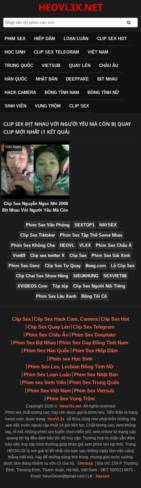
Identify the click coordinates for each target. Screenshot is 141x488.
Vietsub (51, 65)
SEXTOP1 (84, 224)
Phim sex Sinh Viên (44, 382)
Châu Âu (108, 65)
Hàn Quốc (16, 79)
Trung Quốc (19, 65)
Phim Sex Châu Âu (47, 334)
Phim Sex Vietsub (94, 390)
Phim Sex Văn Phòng (48, 224)
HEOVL (67, 245)
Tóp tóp (60, 286)
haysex (103, 476)
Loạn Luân (76, 38)
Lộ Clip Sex (122, 265)
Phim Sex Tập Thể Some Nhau (91, 235)
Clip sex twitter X (47, 255)
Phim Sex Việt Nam (49, 390)
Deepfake (77, 79)
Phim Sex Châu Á (113, 245)
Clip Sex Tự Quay (63, 265)
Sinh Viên (15, 106)
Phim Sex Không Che (33, 245)
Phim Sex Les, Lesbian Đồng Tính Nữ (70, 366)
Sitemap (85, 463)
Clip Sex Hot (112, 38)
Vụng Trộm (48, 106)
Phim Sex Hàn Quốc (47, 350)
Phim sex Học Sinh (70, 358)
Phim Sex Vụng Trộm (71, 398)
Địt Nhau (107, 79)
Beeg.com (96, 265)
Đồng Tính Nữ (103, 92)
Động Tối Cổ (94, 296)
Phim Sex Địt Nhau (34, 342)
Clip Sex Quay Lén (49, 327)
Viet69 (19, 255)
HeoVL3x (56, 419)
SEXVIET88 (115, 275)
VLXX (85, 245)
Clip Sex (79, 106)
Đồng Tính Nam (62, 92)
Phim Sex (15, 38)
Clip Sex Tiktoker (37, 235)
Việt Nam (98, 52)
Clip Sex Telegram (56, 52)
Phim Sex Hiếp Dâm (95, 350)
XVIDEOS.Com (32, 286)
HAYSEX (108, 224)
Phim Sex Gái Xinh (110, 255)
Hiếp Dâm (44, 38)
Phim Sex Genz (24, 265)
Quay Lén (80, 65)
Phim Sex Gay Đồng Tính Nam (93, 342)
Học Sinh (15, 52)
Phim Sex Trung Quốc (94, 382)
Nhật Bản (46, 79)
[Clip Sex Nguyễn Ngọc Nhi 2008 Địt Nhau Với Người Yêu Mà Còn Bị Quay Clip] (2, 144)
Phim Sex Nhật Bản (96, 374)
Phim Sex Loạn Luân (47, 374)
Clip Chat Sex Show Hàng (42, 275)
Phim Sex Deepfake (93, 334)
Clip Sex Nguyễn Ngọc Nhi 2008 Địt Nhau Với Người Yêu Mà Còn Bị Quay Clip (35, 210)
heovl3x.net (70, 406)
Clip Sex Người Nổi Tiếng (99, 286)
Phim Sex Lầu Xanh (56, 296)
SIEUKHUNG (85, 275)
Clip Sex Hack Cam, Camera (66, 319)
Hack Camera (20, 92)
